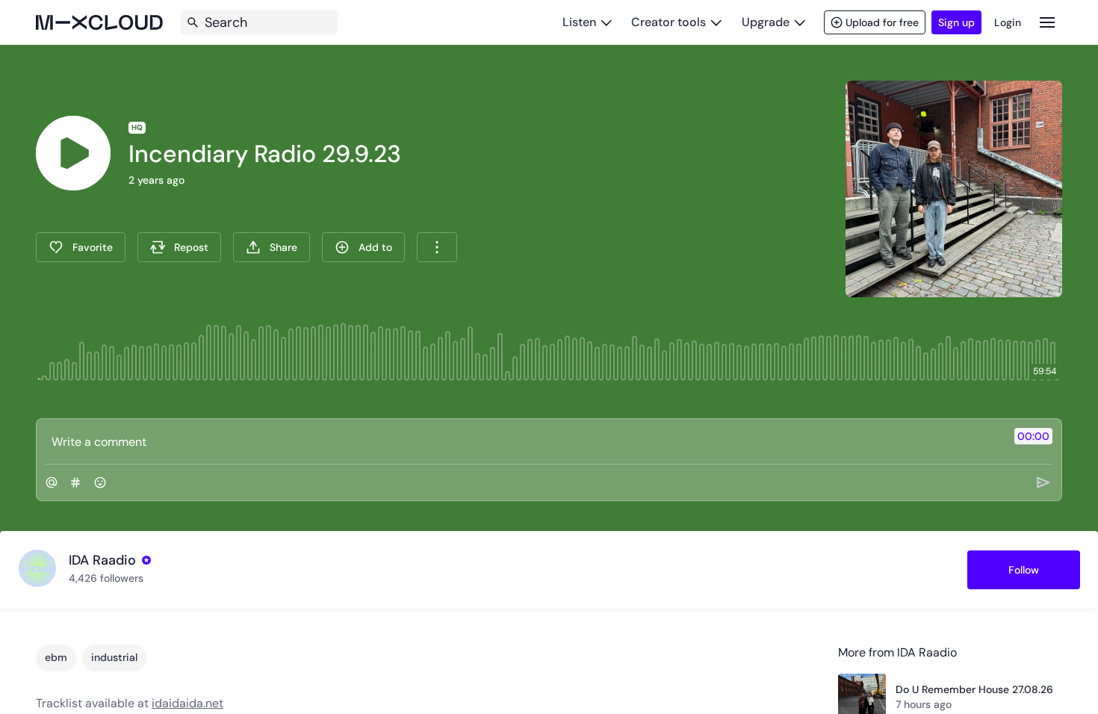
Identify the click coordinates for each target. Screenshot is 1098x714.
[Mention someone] (52, 482)
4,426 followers (106, 578)
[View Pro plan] (146, 560)
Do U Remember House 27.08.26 (974, 689)
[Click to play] (73, 153)
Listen (579, 22)
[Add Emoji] (100, 482)
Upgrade (766, 22)
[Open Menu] (1047, 22)
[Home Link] (99, 22)
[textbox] (524, 441)
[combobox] (437, 247)
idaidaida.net (187, 703)
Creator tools (668, 22)
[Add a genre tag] (75, 482)
